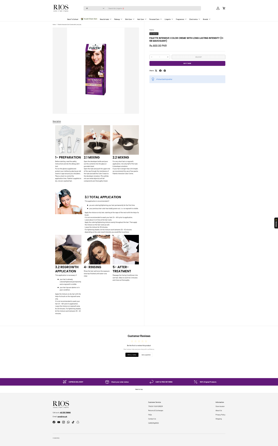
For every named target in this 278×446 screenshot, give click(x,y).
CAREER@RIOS (153, 423)
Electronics (193, 19)
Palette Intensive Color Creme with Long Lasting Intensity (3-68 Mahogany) (70, 24)
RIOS (58, 438)
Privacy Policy (220, 415)
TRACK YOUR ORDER (155, 406)
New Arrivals (104, 19)
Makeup (117, 19)
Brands (205, 19)
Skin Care (128, 19)
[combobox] (142, 8)
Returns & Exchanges (155, 410)
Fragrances (180, 19)
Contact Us (152, 419)
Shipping (219, 419)
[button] (224, 8)
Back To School (72, 19)
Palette (151, 30)
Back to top (139, 389)
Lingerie (168, 19)
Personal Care (154, 19)
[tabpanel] (96, 220)
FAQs (150, 415)
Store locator (220, 406)
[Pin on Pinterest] (165, 70)
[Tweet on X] (156, 70)
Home (54, 24)
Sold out (198, 57)
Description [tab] (57, 121)
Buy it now (187, 63)
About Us (219, 410)
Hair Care (140, 19)
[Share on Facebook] (160, 70)
